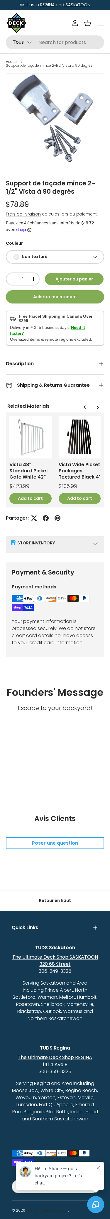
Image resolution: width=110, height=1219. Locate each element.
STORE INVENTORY (36, 543)
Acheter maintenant (55, 297)
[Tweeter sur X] (34, 518)
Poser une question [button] (55, 843)
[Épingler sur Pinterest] (57, 518)
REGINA (47, 5)
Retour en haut (55, 900)
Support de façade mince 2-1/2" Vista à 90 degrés (49, 65)
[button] (87, 23)
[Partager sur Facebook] (46, 518)
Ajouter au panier (74, 279)
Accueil (12, 61)
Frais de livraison (23, 214)
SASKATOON (77, 5)
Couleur (14, 243)
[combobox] (55, 42)
